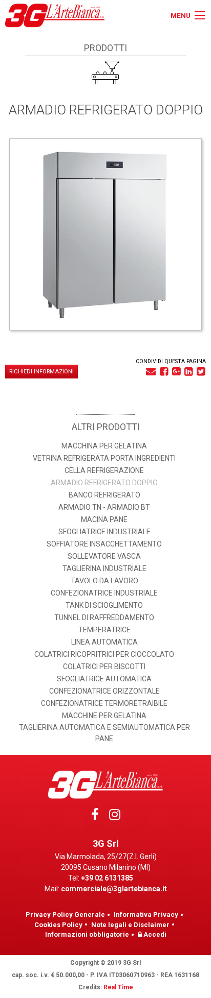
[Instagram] (114, 817)
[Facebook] (95, 817)
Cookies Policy (58, 925)
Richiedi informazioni (41, 371)
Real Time (118, 987)
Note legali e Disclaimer (130, 925)
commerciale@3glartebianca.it (114, 889)
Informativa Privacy (146, 914)
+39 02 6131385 (107, 878)
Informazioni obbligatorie (87, 934)
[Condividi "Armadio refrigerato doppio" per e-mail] (151, 371)
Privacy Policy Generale (65, 914)
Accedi (154, 934)
